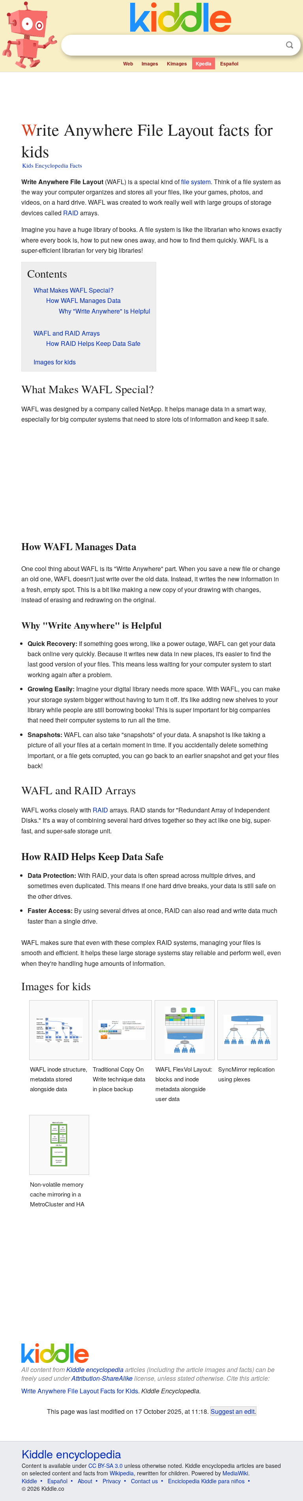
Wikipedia (122, 1473)
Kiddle (29, 1481)
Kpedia (203, 63)
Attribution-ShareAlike (102, 1378)
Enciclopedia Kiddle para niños (206, 1481)
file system (196, 181)
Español (229, 63)
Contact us (144, 1481)
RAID (71, 212)
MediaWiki (235, 1473)
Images (150, 63)
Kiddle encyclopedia (94, 1369)
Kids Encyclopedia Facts (52, 165)
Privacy (112, 1481)
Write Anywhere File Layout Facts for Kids (79, 1390)
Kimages (177, 63)
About (85, 1481)
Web (128, 63)
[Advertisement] (151, 94)
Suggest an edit (232, 1411)
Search (289, 45)
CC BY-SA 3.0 (105, 1465)
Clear (273, 45)
